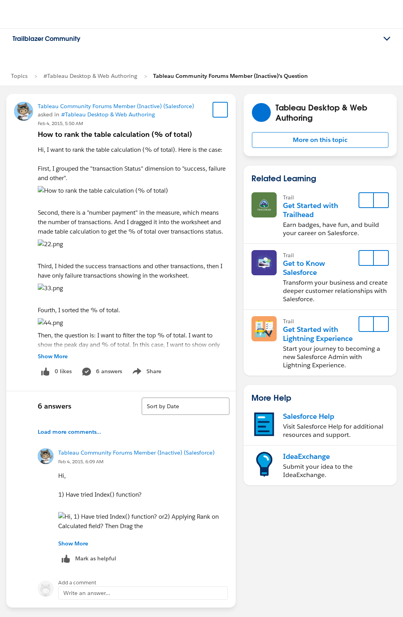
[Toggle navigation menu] (387, 39)
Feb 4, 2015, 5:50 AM (60, 123)
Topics (19, 75)
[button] (320, 140)
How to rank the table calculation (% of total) (115, 134)
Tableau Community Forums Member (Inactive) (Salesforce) (116, 106)
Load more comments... (69, 431)
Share (146, 373)
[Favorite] (220, 110)
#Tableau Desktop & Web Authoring (90, 75)
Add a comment (77, 582)
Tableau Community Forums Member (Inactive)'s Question (230, 75)
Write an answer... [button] (86, 593)
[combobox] (185, 406)
